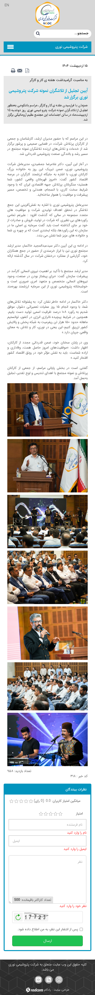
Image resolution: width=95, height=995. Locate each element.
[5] (60, 814)
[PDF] (28, 71)
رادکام (47, 989)
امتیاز (79, 813)
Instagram (59, 979)
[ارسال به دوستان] (21, 71)
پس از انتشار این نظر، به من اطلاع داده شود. (47, 929)
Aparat (38, 979)
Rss (49, 979)
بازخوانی (18, 916)
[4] (55, 814)
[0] (11, 801)
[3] (50, 814)
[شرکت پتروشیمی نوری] (47, 14)
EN (7, 5)
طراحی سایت (61, 989)
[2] (46, 814)
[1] (41, 814)
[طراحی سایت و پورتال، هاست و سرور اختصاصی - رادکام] (34, 989)
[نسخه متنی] (14, 71)
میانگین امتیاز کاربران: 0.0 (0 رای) (57, 801)
